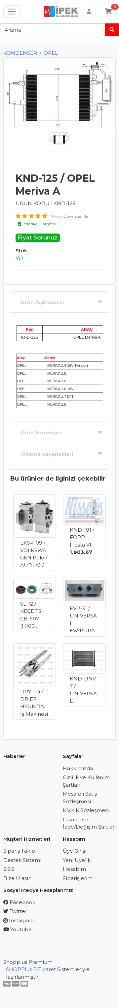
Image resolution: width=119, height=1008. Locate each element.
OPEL (51, 53)
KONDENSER (20, 53)
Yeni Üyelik (77, 860)
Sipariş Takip (19, 851)
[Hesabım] (89, 11)
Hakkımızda (78, 768)
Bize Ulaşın (17, 878)
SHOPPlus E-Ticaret (31, 969)
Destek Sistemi (22, 860)
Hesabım (74, 869)
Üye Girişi (74, 851)
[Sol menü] (12, 11)
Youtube (20, 929)
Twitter (17, 911)
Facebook (21, 902)
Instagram (21, 920)
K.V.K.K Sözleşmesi (86, 810)
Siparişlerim (78, 878)
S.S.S (8, 869)
